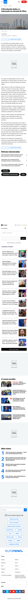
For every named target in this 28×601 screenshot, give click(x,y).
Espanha (20, 529)
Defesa (17, 533)
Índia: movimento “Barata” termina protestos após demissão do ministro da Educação (12, 155)
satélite (18, 540)
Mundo (10, 5)
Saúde (16, 565)
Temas (2, 556)
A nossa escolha (8, 379)
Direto (24, 1)
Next (2, 565)
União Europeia (10, 537)
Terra (16, 562)
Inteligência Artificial (14, 544)
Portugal (10, 540)
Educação (5, 171)
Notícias (5, 5)
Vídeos (2, 572)
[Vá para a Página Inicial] (5, 2)
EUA (10, 533)
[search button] (25, 509)
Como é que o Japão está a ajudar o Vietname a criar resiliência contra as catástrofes (12, 165)
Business (3, 562)
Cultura (16, 569)
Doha (23, 174)
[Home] (1, 5)
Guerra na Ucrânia (14, 522)
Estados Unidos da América (14, 526)
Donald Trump (9, 529)
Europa (3, 559)
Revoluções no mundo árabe (10, 174)
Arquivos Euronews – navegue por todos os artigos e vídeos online (20, 576)
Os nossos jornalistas (6, 575)
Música (20, 537)
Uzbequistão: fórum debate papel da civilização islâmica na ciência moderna (11, 160)
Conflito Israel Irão (14, 519)
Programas (17, 572)
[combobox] (14, 509)
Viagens (3, 569)
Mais (2, 586)
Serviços (3, 582)
